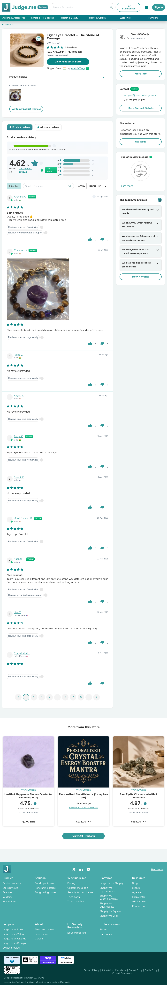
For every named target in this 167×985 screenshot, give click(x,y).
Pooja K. (18, 436)
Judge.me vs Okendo (14, 938)
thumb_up (90, 239)
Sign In (158, 7)
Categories (106, 934)
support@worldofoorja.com (140, 95)
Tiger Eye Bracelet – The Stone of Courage (73, 37)
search (111, 7)
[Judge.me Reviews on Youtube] (88, 869)
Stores (103, 929)
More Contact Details (140, 108)
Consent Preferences (121, 973)
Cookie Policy (151, 970)
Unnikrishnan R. (23, 518)
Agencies (137, 892)
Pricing (71, 883)
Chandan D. (20, 250)
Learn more (126, 186)
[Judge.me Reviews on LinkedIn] (81, 869)
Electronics (125, 17)
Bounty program (76, 932)
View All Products (83, 836)
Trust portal (74, 897)
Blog (135, 883)
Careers (39, 938)
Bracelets (7, 24)
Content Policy (135, 970)
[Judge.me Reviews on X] (74, 869)
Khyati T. (19, 395)
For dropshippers (44, 883)
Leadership (41, 934)
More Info (141, 73)
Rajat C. (18, 355)
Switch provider (11, 947)
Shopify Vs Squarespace (107, 905)
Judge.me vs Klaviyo (14, 943)
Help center (138, 897)
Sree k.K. (19, 477)
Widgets (8, 897)
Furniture (153, 17)
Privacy (95, 970)
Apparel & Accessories (13, 17)
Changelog (138, 906)
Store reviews (10, 888)
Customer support (77, 888)
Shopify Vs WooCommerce (109, 897)
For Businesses (129, 7)
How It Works (140, 277)
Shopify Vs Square (110, 911)
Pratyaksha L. (22, 653)
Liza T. (17, 612)
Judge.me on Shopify (111, 883)
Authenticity (107, 970)
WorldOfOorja (78, 68)
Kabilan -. (19, 559)
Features (7, 892)
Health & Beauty (69, 17)
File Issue (140, 141)
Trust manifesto (76, 901)
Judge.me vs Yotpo (13, 934)
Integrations (9, 901)
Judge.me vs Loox (13, 929)
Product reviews (12, 883)
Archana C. (20, 196)
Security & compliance (80, 892)
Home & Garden (97, 17)
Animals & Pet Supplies (42, 17)
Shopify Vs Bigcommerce (107, 889)
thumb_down (102, 239)
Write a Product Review (26, 109)
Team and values (44, 929)
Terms (87, 970)
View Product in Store (68, 61)
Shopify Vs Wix (109, 915)
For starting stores (45, 888)
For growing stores (45, 892)
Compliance (120, 970)
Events (136, 888)
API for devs (139, 901)
